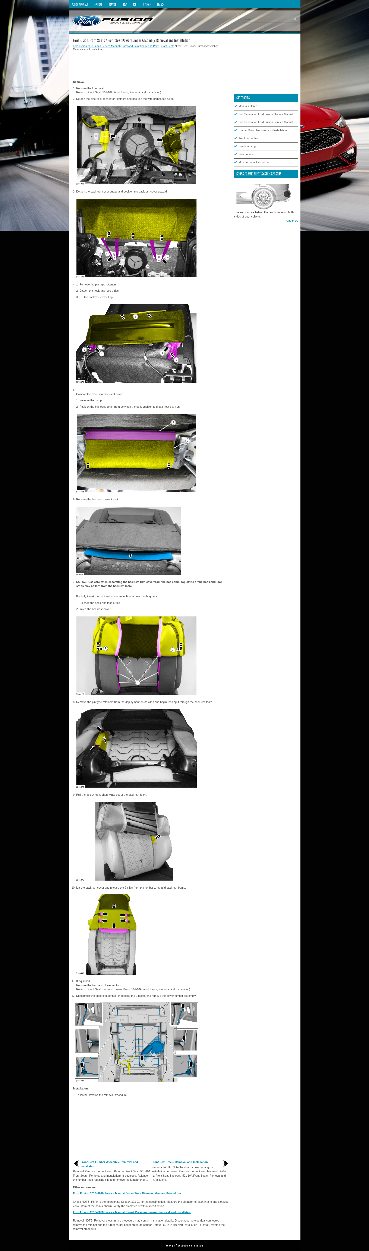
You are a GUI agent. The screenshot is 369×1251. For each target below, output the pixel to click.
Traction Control (248, 138)
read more (292, 220)
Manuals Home (248, 106)
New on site (246, 154)
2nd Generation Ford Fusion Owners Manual (266, 114)
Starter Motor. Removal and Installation (263, 130)
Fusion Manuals (80, 4)
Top (134, 4)
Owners (98, 4)
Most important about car (254, 162)
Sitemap (147, 4)
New (125, 4)
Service (112, 4)
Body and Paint (130, 46)
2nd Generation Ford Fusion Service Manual (266, 122)
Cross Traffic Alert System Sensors (258, 173)
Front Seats (167, 46)
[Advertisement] (151, 65)
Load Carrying (247, 146)
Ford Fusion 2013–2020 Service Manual (96, 46)
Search (160, 4)
